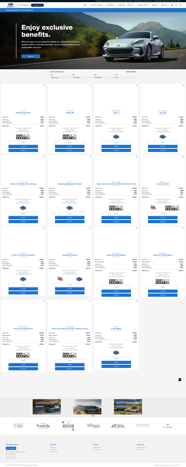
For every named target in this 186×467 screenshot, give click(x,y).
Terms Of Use (22, 465)
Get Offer (23, 146)
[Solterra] (87, 406)
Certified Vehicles (54, 451)
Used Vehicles (53, 449)
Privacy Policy (16, 465)
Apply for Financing (141, 447)
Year (51, 74)
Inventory (53, 444)
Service (96, 444)
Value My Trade (140, 449)
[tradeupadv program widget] (43, 425)
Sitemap (27, 465)
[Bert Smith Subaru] (18, 5)
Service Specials (97, 449)
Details (23, 142)
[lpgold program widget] (18, 425)
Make (73, 74)
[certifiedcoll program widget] (143, 426)
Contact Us (23, 150)
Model (95, 74)
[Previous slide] (92, 415)
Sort (116, 74)
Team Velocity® (162, 465)
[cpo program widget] (68, 426)
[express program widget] (93, 425)
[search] (180, 5)
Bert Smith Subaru (9, 465)
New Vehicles (53, 447)
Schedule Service (97, 447)
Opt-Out (35, 465)
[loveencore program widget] (168, 425)
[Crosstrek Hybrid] (128, 406)
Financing (140, 444)
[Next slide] (93, 415)
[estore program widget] (118, 426)
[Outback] (47, 406)
